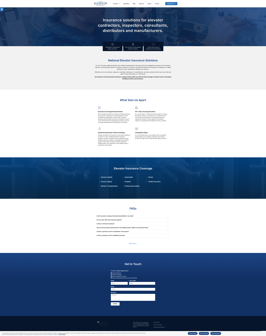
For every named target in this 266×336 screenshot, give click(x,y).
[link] (2, 9)
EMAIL (112, 286)
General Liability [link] (106, 177)
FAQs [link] (134, 3)
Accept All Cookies (215, 333)
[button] (133, 216)
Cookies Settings (192, 333)
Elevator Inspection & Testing (119, 276)
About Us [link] (141, 3)
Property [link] (128, 181)
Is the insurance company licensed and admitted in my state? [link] (115, 216)
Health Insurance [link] (154, 181)
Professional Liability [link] (132, 186)
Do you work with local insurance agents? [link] (109, 220)
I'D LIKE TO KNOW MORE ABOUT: (120, 271)
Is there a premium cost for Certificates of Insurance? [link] (113, 231)
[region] (133, 333)
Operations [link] (126, 3)
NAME (112, 280)
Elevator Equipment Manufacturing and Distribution (124, 278)
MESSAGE (113, 292)
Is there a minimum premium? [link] (106, 223)
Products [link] (115, 3)
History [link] (149, 3)
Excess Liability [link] (106, 181)
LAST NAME (132, 280)
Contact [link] (157, 3)
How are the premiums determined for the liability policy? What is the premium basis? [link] (122, 227)
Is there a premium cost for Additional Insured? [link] (111, 235)
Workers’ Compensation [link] (109, 186)
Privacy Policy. (62, 334)
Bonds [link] (151, 177)
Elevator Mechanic (116, 273)
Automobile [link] (129, 177)
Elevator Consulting (117, 274)
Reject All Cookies (204, 333)
